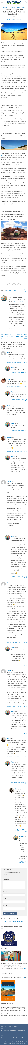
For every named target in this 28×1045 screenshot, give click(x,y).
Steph (12, 367)
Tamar (9, 379)
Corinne (9, 406)
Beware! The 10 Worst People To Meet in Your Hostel (21, 336)
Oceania (12, 7)
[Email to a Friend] (15, 284)
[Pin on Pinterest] (18, 284)
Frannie (9, 670)
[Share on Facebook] (10, 284)
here (24, 977)
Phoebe (9, 481)
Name (5, 892)
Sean (8, 738)
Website (5, 905)
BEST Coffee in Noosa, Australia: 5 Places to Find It (7, 336)
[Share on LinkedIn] (20, 284)
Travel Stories (20, 7)
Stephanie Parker (19, 302)
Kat (8, 352)
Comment (6, 879)
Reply (25, 362)
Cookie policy (12, 1037)
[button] (2, 2)
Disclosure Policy (20, 1037)
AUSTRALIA (6, 7)
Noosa (3, 155)
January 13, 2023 (10, 19)
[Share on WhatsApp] (8, 284)
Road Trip (25, 290)
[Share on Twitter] (13, 284)
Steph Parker (18, 19)
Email (4, 899)
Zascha (9, 437)
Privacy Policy (4, 1037)
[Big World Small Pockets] (14, 2)
